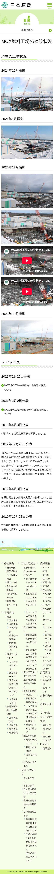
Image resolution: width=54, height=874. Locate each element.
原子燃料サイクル (48, 638)
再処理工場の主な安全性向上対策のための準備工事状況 (30, 679)
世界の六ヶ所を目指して (31, 728)
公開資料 (13, 725)
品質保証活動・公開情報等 (12, 710)
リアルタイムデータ (13, 665)
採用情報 (45, 672)
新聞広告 (47, 582)
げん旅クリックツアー (47, 612)
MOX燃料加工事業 (13, 646)
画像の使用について (47, 729)
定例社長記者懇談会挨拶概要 (30, 804)
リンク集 (45, 712)
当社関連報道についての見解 (30, 793)
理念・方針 (12, 582)
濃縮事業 (13, 620)
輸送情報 (13, 732)
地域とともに (30, 736)
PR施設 (46, 605)
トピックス (29, 785)
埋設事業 (13, 624)
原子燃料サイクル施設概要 (12, 575)
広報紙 (46, 586)
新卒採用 (47, 676)
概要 (9, 617)
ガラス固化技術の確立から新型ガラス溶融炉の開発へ (31, 713)
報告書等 (13, 729)
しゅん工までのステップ (31, 605)
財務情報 (11, 601)
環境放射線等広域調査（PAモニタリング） (13, 687)
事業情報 (27, 24)
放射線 (48, 646)
